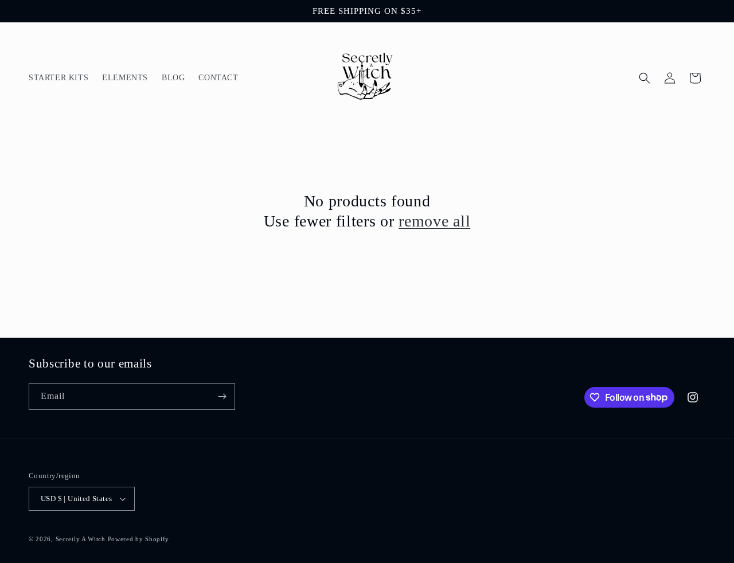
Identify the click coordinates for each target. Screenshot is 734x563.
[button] (644, 78)
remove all (434, 221)
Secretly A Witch (81, 538)
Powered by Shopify (139, 538)
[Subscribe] (222, 396)
